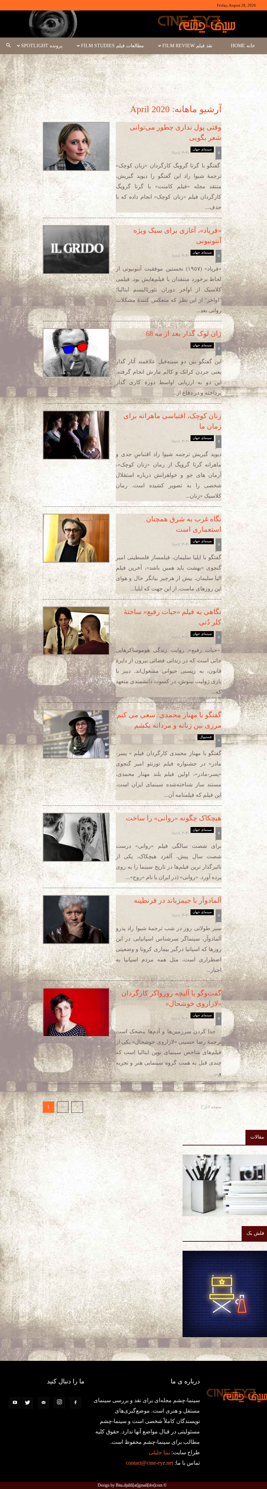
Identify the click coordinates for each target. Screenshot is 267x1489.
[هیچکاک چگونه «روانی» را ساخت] (76, 837)
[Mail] (43, 1402)
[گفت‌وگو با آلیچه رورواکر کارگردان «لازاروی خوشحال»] (76, 1012)
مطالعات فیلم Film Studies (112, 45)
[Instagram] (59, 1402)
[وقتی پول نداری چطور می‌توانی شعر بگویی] (76, 146)
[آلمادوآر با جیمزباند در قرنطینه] (76, 919)
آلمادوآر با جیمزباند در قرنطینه (177, 900)
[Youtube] (15, 1402)
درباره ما (28, 95)
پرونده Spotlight (42, 45)
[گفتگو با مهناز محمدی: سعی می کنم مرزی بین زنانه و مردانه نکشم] (76, 734)
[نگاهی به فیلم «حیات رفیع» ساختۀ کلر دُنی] (76, 630)
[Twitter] (27, 1402)
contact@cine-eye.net (149, 1463)
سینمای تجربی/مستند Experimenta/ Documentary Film (186, 79)
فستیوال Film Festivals (119, 62)
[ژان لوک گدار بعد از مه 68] (76, 352)
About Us (243, 112)
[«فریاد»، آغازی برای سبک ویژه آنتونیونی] (76, 249)
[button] (8, 46)
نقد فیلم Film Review (187, 45)
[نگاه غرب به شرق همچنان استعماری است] (76, 538)
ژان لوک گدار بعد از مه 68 (183, 333)
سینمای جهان (202, 149)
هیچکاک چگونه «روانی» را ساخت (173, 818)
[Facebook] (75, 1402)
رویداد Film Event (81, 79)
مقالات (257, 1137)
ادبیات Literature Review (84, 95)
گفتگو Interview (186, 62)
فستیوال (206, 737)
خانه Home (243, 45)
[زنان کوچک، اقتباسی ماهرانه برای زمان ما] (76, 435)
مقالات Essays (238, 62)
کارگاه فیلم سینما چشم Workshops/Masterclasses (192, 95)
